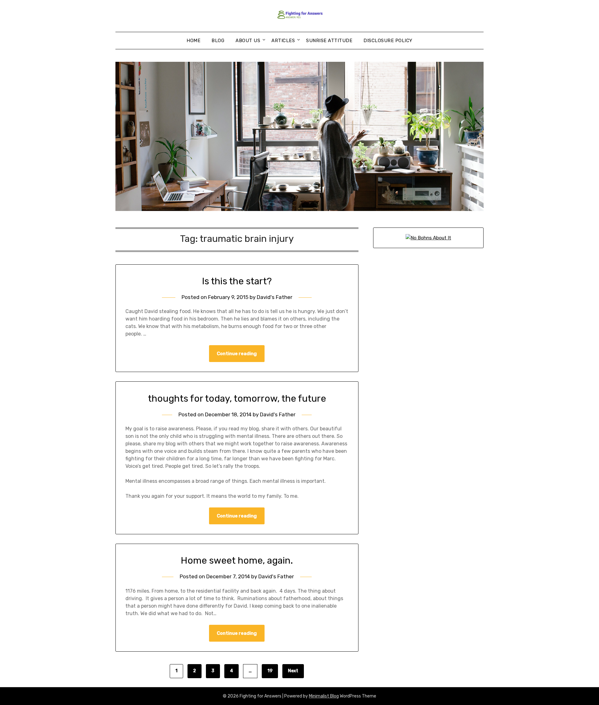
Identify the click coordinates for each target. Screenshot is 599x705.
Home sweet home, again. (237, 560)
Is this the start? (237, 281)
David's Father (274, 297)
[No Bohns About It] (428, 238)
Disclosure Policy (387, 40)
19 (269, 670)
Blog (218, 40)
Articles (283, 40)
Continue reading (237, 353)
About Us (248, 40)
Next (293, 670)
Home (193, 40)
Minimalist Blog (324, 696)
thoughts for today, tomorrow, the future (237, 398)
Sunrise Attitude (329, 40)
